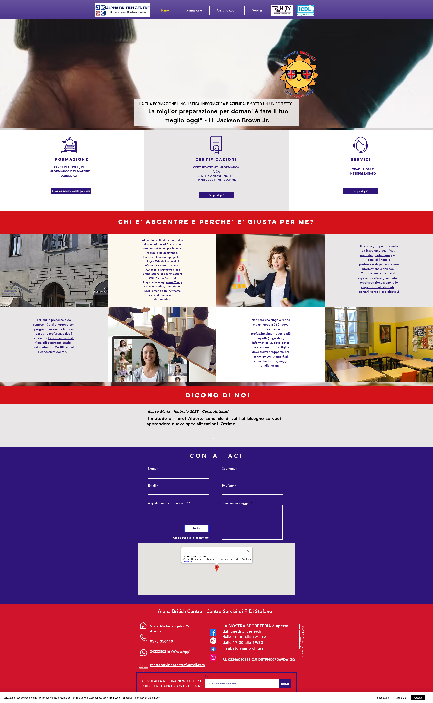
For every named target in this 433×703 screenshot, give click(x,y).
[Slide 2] (216, 438)
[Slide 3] (219, 438)
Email (152, 485)
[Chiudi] (429, 697)
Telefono (228, 485)
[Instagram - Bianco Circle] (213, 640)
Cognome (228, 468)
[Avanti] (414, 425)
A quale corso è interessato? (168, 503)
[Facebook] (213, 632)
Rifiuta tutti (400, 697)
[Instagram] (213, 657)
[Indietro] (18, 425)
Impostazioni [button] (382, 697)
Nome (152, 468)
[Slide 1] (213, 438)
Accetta (418, 697)
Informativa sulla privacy (147, 697)
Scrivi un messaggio (236, 503)
